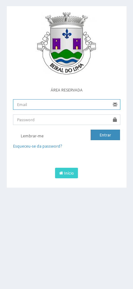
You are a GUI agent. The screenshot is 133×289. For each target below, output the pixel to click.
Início (68, 173)
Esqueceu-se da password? (37, 146)
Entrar (105, 135)
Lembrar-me (32, 136)
